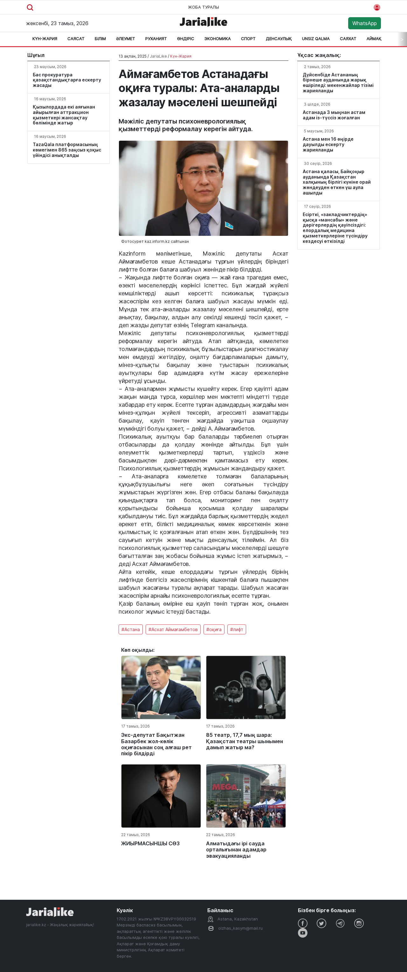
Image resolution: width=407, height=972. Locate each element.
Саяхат (348, 38)
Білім (100, 38)
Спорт (248, 38)
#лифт (236, 629)
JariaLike (158, 56)
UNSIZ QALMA (316, 38)
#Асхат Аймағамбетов (173, 629)
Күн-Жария (44, 38)
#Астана (130, 629)
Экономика (217, 38)
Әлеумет (125, 38)
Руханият (156, 38)
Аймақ (374, 38)
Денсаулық (279, 38)
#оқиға (214, 629)
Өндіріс (185, 38)
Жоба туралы (203, 7)
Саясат (76, 38)
